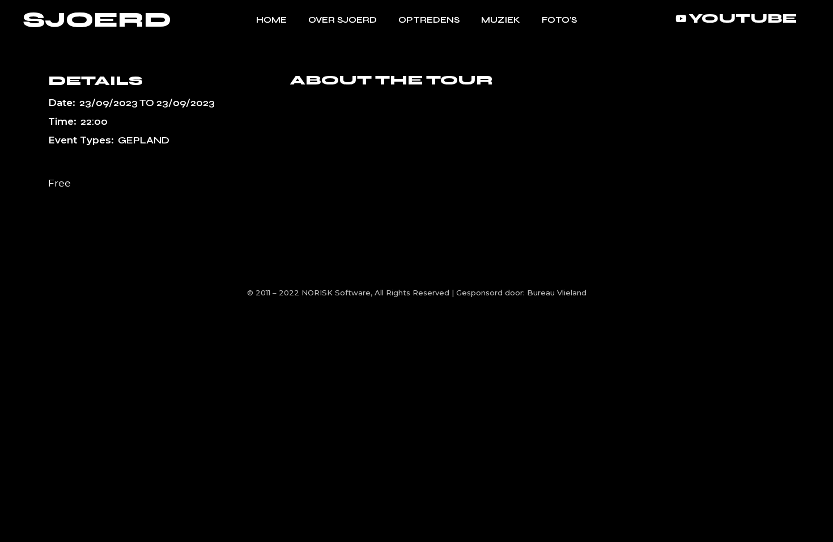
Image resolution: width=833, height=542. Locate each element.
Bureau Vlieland (556, 292)
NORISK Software (336, 292)
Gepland (143, 140)
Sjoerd (97, 20)
